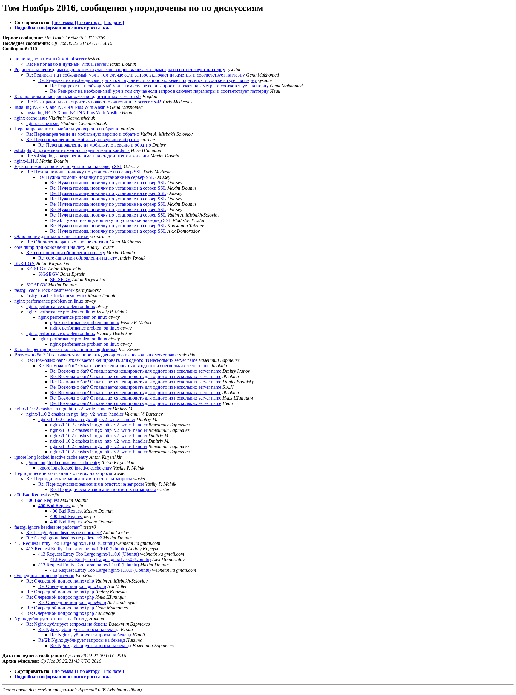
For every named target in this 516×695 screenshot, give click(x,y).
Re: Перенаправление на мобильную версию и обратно (82, 134)
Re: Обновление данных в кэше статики (67, 241)
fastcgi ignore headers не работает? (48, 527)
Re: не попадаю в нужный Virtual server (66, 64)
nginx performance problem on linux (48, 301)
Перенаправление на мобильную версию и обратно (66, 128)
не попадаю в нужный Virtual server (50, 58)
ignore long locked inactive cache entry (51, 457)
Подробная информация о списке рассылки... (63, 27)
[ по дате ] (114, 22)
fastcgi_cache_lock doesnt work (44, 290)
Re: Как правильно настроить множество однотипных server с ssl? (93, 101)
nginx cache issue (30, 118)
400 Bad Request (30, 494)
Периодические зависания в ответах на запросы (63, 473)
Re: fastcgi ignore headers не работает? (64, 532)
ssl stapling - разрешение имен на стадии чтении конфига (72, 150)
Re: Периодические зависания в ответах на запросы (79, 478)
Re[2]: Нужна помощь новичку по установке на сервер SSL (110, 220)
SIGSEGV (24, 263)
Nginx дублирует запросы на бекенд (51, 618)
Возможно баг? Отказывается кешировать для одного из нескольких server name (96, 354)
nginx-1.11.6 (26, 161)
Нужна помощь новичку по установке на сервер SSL (68, 166)
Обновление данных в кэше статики (51, 236)
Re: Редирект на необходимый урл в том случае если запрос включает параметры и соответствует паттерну (135, 74)
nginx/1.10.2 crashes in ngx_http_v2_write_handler (62, 408)
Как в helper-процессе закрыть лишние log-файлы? (65, 349)
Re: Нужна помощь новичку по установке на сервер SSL (84, 171)
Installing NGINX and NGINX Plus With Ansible (61, 107)
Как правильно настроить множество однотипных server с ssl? (77, 96)
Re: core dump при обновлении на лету (65, 252)
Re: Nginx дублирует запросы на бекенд (67, 624)
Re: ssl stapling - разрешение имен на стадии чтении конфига (87, 155)
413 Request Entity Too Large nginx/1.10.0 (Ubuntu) (64, 543)
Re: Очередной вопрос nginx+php (60, 580)
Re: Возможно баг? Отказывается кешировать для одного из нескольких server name (111, 360)
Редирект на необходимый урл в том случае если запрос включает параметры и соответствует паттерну (119, 69)
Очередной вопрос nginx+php (44, 575)
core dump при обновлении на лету (49, 247)
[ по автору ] (89, 22)
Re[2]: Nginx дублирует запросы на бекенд (81, 640)
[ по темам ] (64, 22)
